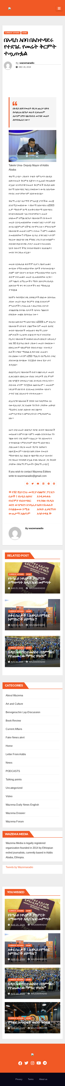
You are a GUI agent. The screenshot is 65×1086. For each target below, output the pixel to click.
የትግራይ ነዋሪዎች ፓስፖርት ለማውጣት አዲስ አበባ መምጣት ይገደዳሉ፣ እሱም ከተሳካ (29, 582)
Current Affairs (12, 33)
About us (43, 1079)
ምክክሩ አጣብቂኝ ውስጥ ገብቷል (29, 1022)
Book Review (13, 720)
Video (9, 796)
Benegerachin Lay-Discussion (23, 712)
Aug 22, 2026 (18, 994)
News (9, 762)
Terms (31, 1079)
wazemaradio (26, 63)
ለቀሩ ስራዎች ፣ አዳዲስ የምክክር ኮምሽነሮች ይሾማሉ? (29, 617)
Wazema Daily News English (22, 804)
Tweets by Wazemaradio (19, 867)
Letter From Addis (16, 754)
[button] (52, 8)
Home (24, 33)
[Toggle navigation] (59, 8)
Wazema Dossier (15, 813)
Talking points (14, 779)
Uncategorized (14, 788)
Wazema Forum (15, 821)
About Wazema (14, 695)
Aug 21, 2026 (18, 1028)
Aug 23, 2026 (18, 959)
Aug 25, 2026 (18, 925)
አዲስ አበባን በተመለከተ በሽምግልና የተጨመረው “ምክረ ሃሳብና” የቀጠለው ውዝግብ (31, 656)
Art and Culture (14, 703)
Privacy (18, 1079)
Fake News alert (15, 737)
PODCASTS (13, 771)
